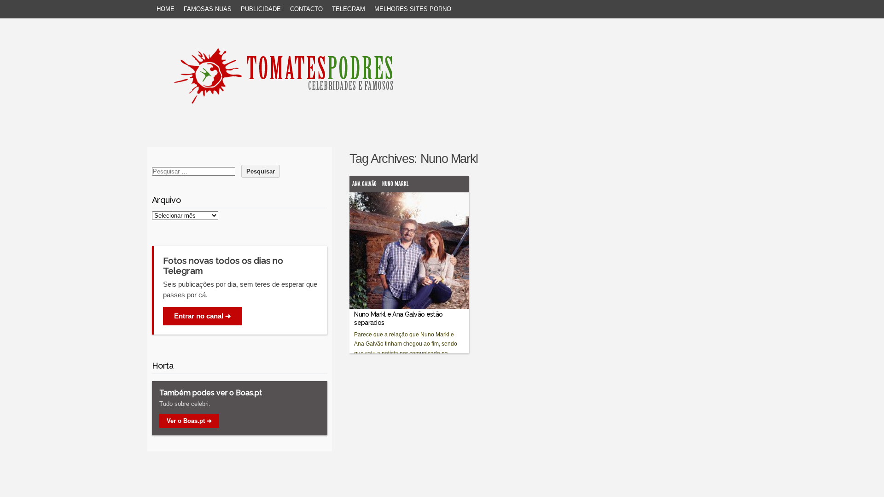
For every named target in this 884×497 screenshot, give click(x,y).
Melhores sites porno (412, 9)
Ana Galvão (364, 183)
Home (165, 9)
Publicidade (261, 9)
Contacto (306, 9)
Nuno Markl (395, 183)
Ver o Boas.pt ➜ (189, 420)
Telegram (348, 9)
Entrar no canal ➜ (202, 316)
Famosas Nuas (208, 9)
